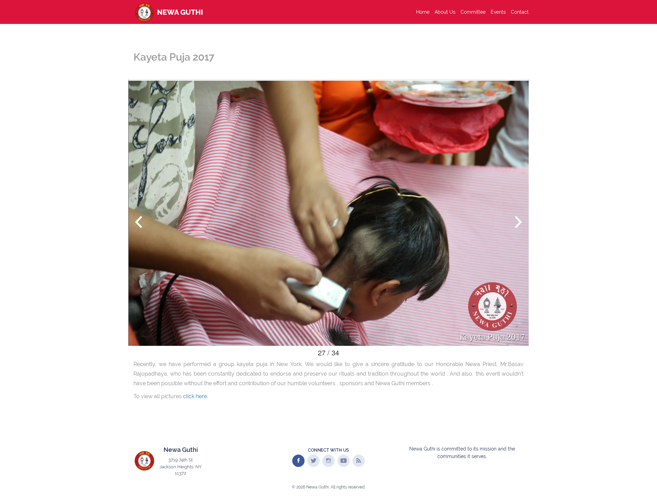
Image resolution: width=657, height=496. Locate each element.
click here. (195, 396)
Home (422, 12)
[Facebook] (298, 461)
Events (498, 12)
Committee (473, 12)
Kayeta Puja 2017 (173, 57)
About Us (445, 12)
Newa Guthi (179, 12)
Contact (520, 12)
